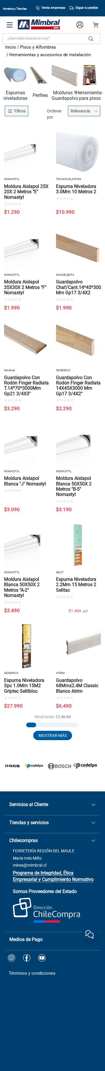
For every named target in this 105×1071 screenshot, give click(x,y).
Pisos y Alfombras (38, 47)
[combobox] (51, 38)
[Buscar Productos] (91, 39)
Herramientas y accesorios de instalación (50, 54)
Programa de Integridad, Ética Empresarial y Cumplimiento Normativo (53, 876)
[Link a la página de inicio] (10, 48)
